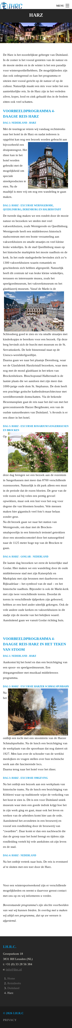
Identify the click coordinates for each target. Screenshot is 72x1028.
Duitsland (13, 988)
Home (11, 978)
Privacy (10, 1020)
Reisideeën (14, 983)
